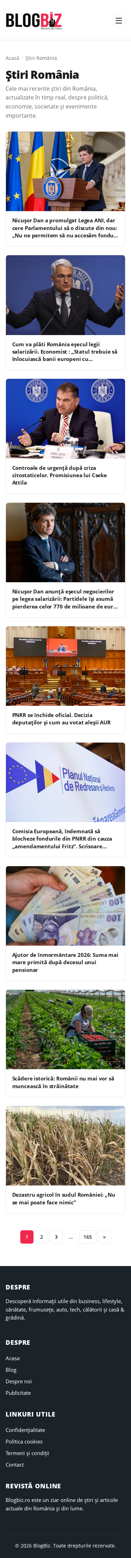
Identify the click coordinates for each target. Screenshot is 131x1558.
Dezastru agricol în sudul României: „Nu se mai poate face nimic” (63, 1198)
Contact (15, 1464)
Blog (11, 1369)
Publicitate (18, 1392)
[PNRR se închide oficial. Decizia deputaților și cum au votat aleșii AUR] (65, 666)
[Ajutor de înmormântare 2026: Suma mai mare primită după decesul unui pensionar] (65, 906)
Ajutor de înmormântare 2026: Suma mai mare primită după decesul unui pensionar (65, 962)
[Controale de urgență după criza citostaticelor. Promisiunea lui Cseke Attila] (65, 418)
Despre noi (19, 1381)
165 (87, 1236)
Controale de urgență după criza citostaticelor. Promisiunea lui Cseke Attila (59, 475)
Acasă (12, 58)
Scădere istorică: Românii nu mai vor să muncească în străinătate (63, 1082)
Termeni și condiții (27, 1452)
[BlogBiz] (34, 20)
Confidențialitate (25, 1429)
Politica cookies (24, 1441)
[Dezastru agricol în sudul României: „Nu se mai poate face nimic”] (65, 1145)
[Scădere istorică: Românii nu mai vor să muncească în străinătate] (65, 1029)
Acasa (13, 1358)
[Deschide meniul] (118, 20)
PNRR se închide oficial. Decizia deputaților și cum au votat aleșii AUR (61, 718)
